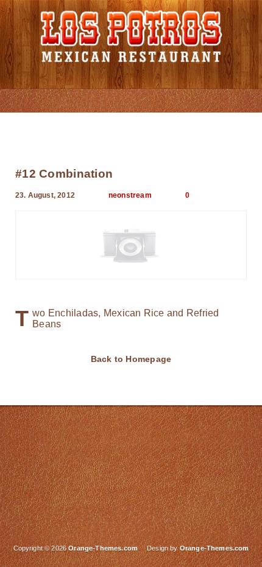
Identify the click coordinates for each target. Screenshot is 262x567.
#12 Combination (64, 173)
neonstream (130, 195)
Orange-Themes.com (214, 548)
